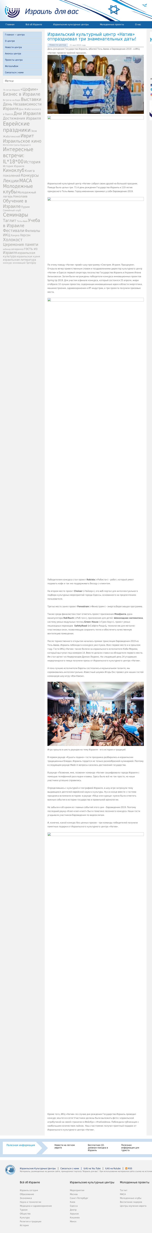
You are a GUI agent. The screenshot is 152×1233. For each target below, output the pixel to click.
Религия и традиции (30, 1221)
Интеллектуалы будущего (17, 145)
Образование (27, 1194)
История (32, 161)
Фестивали (13, 230)
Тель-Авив (22, 221)
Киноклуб (13, 170)
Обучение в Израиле (15, 203)
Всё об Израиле (34, 24)
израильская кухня (28, 256)
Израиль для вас (39, 10)
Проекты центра (14, 60)
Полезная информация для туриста (130, 1148)
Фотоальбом (11, 66)
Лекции (11, 180)
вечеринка (17, 249)
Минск (73, 1221)
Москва (74, 1194)
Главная (10, 24)
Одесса (74, 1206)
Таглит (9, 220)
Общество (25, 1213)
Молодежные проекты (112, 24)
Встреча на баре (11, 100)
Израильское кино (22, 141)
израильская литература (19, 259)
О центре (10, 41)
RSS (130, 1168)
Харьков (74, 1213)
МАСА (25, 180)
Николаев (20, 196)
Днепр (73, 1210)
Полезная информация (20, 1145)
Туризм (23, 1210)
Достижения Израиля (22, 118)
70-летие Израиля (11, 90)
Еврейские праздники (17, 127)
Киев (72, 1202)
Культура (25, 1217)
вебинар (7, 249)
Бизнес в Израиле (21, 94)
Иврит (27, 136)
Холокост (13, 239)
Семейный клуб (12, 210)
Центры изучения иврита (133, 1206)
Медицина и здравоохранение (36, 1206)
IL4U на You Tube (92, 1168)
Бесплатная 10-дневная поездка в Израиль (98, 1148)
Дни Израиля (27, 113)
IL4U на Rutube (113, 1168)
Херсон (25, 235)
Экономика (26, 1198)
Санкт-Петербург (79, 1198)
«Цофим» (29, 89)
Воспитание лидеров (131, 1202)
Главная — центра (15, 34)
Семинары (15, 215)
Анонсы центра (13, 53)
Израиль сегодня (29, 1190)
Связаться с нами (14, 72)
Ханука (15, 235)
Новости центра (13, 47)
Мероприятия (77, 1190)
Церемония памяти (20, 244)
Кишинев (75, 1217)
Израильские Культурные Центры (38, 1168)
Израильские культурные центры (71, 24)
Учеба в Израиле (21, 223)
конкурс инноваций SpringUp (19, 262)
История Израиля (13, 166)
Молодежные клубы (130, 1198)
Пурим (25, 207)
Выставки (31, 99)
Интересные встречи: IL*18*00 (18, 155)
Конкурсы (30, 175)
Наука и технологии (30, 1202)
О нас (138, 24)
